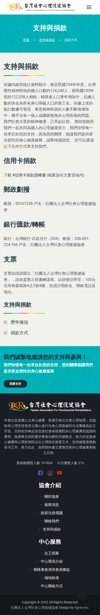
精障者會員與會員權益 (51, 569)
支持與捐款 (47, 40)
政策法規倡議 (52, 513)
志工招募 (51, 553)
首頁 (26, 40)
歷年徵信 (19, 322)
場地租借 (51, 578)
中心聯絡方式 (52, 586)
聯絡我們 (51, 521)
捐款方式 (19, 332)
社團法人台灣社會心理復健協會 (34, 607)
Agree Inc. (81, 607)
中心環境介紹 (52, 561)
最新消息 (51, 505)
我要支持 (15, 383)
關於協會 (51, 496)
